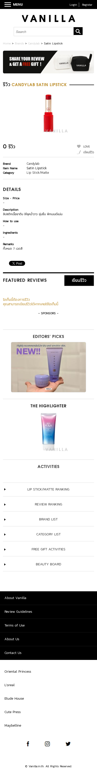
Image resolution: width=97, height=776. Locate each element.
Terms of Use (14, 625)
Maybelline (12, 725)
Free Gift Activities (48, 549)
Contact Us (12, 652)
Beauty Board (48, 564)
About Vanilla (15, 598)
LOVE (86, 146)
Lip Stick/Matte (38, 172)
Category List (48, 534)
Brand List (48, 519)
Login (73, 4)
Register (87, 4)
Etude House (14, 698)
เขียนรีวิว (88, 152)
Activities (48, 467)
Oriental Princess (17, 671)
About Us (11, 639)
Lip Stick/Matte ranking (48, 489)
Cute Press (12, 712)
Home (7, 43)
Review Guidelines (18, 611)
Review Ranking (48, 504)
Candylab (34, 43)
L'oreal (9, 685)
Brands (19, 43)
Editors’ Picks (48, 337)
